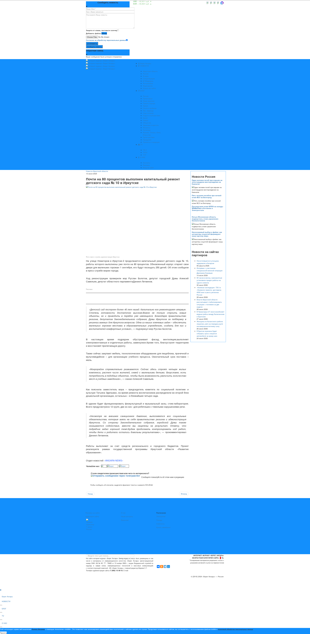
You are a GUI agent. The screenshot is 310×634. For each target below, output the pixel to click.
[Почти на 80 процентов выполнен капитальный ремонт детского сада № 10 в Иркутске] (137, 220)
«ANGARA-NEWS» (113, 460)
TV (141, 144)
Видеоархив (147, 86)
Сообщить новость (94, 46)
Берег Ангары (145, 63)
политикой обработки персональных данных (235, 629)
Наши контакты (127, 516)
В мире (146, 76)
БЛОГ (142, 90)
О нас (123, 513)
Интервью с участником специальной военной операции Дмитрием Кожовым (209, 270)
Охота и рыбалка (149, 108)
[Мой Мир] (168, 566)
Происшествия (149, 137)
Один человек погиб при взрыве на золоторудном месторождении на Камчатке (207, 182)
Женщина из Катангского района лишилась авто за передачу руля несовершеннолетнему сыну (210, 323)
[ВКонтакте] (158, 566)
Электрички (160, 516)
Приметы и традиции (151, 142)
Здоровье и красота (151, 125)
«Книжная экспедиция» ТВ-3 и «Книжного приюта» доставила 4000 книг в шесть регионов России (209, 291)
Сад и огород (148, 113)
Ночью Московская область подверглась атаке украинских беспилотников (205, 219)
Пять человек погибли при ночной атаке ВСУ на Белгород (206, 196)
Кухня (145, 118)
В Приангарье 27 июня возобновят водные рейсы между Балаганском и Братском (210, 314)
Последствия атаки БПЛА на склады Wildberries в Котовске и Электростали (207, 208)
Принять (3, 633)
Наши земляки (148, 101)
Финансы (146, 127)
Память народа (149, 103)
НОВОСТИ (144, 66)
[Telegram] (165, 566)
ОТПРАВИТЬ (92, 43)
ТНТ (144, 155)
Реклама (146, 165)
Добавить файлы (93, 33)
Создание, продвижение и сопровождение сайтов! (204, 586)
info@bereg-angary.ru (137, 570)
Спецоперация (149, 78)
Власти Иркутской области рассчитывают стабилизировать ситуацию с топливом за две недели (209, 303)
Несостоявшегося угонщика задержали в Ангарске (208, 262)
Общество (147, 122)
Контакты (146, 162)
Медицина (149, 81)
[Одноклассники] (161, 566)
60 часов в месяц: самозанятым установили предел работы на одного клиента (209, 280)
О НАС (142, 157)
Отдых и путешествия (151, 115)
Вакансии (124, 520)
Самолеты (160, 523)
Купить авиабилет (163, 527)
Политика (146, 130)
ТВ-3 (145, 150)
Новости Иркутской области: (97, 171)
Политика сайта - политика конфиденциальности (104, 573)
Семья (145, 120)
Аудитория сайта (92, 516)
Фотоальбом (148, 83)
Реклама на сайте (92, 513)
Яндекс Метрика (38, 629)
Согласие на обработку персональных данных (106, 40)
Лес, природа (148, 110)
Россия (145, 73)
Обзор (104, 33)
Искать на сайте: (149, 88)
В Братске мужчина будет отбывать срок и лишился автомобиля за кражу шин (207, 333)
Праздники (147, 139)
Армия (145, 106)
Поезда (159, 520)
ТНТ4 (145, 152)
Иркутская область (150, 71)
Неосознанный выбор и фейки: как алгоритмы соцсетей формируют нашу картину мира (207, 234)
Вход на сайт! (148, 167)
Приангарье (147, 98)
